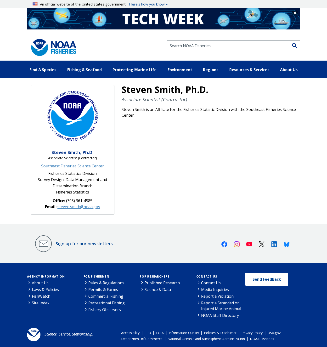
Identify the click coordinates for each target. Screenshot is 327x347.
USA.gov (274, 332)
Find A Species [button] (42, 69)
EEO (148, 332)
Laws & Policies (45, 289)
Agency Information (46, 276)
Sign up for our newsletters (84, 243)
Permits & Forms (103, 289)
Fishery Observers (104, 309)
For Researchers (154, 276)
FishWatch (41, 296)
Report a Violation (217, 296)
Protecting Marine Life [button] (135, 69)
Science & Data (158, 289)
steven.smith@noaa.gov (78, 206)
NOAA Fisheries (262, 338)
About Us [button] (289, 69)
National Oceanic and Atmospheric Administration (206, 338)
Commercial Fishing (105, 296)
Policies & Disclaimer (220, 332)
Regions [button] (210, 69)
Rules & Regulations (106, 282)
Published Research (162, 282)
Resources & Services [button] (249, 69)
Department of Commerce (142, 338)
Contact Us (206, 276)
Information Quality (184, 332)
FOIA (160, 332)
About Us (40, 282)
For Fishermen (96, 276)
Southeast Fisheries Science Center (72, 166)
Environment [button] (180, 69)
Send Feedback (267, 279)
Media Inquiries (215, 289)
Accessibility (130, 332)
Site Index (40, 303)
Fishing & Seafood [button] (84, 69)
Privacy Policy (252, 332)
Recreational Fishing (106, 303)
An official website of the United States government (102, 4)
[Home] (52, 45)
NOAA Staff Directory (220, 315)
